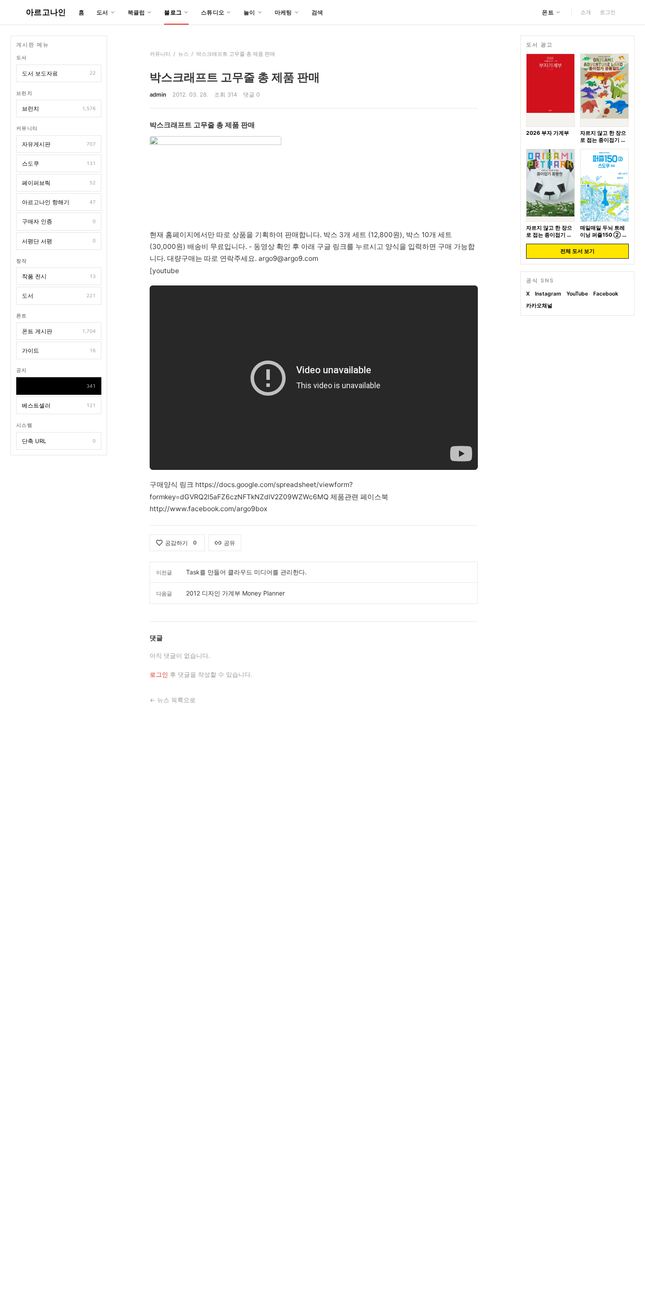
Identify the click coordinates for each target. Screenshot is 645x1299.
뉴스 (59, 386)
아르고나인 (46, 12)
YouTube (577, 293)
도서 (59, 295)
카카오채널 (539, 305)
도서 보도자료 (59, 73)
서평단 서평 (59, 241)
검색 (317, 12)
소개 (585, 12)
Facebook (605, 293)
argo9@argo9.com (288, 258)
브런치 (59, 108)
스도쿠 (59, 163)
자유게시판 (59, 144)
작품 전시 (59, 276)
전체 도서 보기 (577, 251)
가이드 (59, 350)
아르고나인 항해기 (59, 202)
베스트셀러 (59, 405)
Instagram (548, 293)
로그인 (608, 12)
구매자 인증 (59, 221)
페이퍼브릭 (59, 182)
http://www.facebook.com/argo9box (208, 509)
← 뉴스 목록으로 (173, 700)
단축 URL (59, 440)
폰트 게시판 (59, 331)
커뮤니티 (160, 54)
